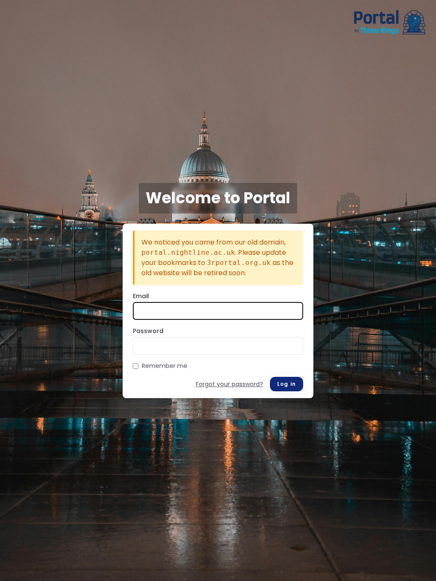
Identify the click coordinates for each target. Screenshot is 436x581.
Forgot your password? (229, 384)
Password (148, 331)
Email (141, 296)
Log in (286, 383)
